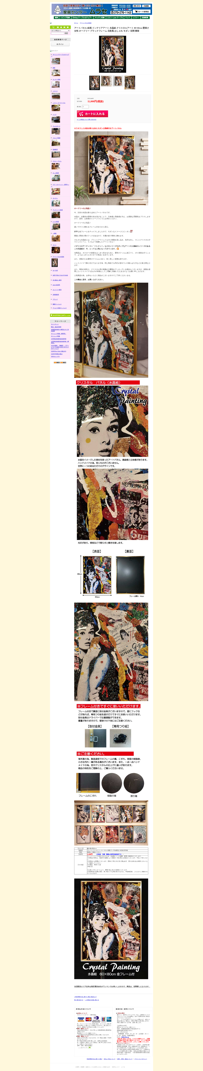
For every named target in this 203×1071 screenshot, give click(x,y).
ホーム (76, 23)
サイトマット (55, 324)
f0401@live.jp (125, 1037)
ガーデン (55, 198)
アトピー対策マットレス (60, 308)
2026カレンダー (55, 356)
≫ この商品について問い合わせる (86, 119)
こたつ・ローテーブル (59, 103)
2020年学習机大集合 (56, 354)
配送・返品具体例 (56, 327)
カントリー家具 (57, 289)
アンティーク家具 (58, 210)
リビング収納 (56, 138)
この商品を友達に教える (92, 1000)
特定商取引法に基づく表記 (94, 1059)
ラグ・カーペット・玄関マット (60, 185)
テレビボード (56, 126)
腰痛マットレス (57, 304)
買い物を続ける (78, 1000)
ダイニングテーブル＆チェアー (60, 55)
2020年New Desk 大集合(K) (58, 351)
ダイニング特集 (55, 336)
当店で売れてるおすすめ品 (60, 275)
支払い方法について (109, 1059)
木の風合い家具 (57, 280)
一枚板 (54, 233)
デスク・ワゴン (57, 161)
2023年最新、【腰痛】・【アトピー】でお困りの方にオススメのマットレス (60, 347)
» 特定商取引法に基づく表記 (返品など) (85, 997)
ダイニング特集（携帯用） (58, 333)
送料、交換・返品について (124, 1059)
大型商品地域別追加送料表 (58, 339)
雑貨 (54, 68)
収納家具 (55, 149)
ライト (54, 245)
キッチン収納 (56, 79)
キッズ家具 (56, 173)
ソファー (55, 91)
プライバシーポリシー (140, 1059)
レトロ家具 (56, 221)
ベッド (54, 114)
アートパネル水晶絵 (58, 256)
